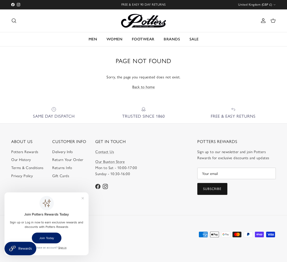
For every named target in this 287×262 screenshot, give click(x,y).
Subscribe (212, 189)
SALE (194, 39)
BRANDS (172, 39)
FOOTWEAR (143, 39)
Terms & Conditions (27, 167)
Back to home (143, 87)
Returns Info (62, 167)
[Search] (14, 20)
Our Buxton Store (110, 161)
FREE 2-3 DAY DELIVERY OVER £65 (143, 6)
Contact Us (104, 152)
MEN (93, 39)
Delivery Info (62, 152)
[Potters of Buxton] (143, 21)
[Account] (262, 20)
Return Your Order (67, 159)
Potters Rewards (24, 152)
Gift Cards (60, 176)
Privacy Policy (22, 176)
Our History (21, 159)
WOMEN (115, 39)
